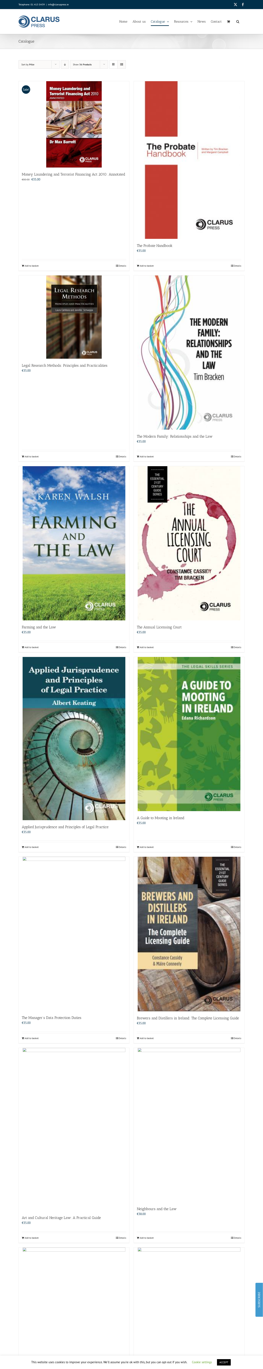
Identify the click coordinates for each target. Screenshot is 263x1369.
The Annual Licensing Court (159, 627)
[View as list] (122, 64)
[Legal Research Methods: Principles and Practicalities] (74, 317)
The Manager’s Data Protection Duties (51, 1017)
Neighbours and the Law (156, 1209)
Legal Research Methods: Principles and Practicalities (64, 365)
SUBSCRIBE (259, 1300)
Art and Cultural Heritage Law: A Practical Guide (61, 1217)
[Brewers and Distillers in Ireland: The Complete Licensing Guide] (189, 934)
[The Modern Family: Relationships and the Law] (189, 352)
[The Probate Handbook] (189, 160)
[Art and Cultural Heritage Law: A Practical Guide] (74, 1129)
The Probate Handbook (154, 245)
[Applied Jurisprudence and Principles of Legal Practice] (74, 738)
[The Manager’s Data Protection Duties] (74, 934)
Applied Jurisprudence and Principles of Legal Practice (65, 827)
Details (122, 265)
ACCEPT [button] (223, 1362)
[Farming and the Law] (74, 543)
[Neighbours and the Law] (189, 1125)
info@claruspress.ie (58, 4)
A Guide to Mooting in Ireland (160, 818)
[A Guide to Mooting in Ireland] (189, 734)
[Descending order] (65, 64)
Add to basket (32, 265)
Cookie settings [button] (202, 1362)
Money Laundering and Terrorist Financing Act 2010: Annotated (73, 174)
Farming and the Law (39, 627)
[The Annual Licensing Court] (189, 543)
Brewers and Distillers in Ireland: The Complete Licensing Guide (188, 1018)
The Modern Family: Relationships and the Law (174, 436)
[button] (237, 21)
